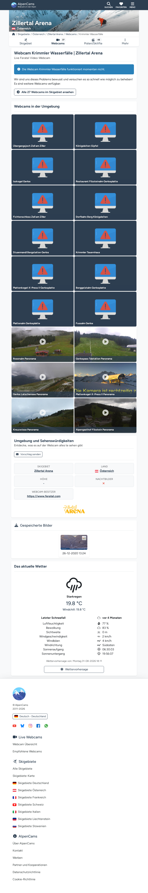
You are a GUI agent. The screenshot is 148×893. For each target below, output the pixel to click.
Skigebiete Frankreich (32, 797)
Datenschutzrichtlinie (26, 872)
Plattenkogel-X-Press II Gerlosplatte (34, 287)
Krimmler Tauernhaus (88, 252)
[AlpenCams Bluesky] (22, 725)
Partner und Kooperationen (30, 865)
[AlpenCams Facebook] (38, 725)
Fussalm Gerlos (84, 323)
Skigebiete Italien (29, 811)
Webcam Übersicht (25, 744)
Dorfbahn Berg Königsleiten (92, 216)
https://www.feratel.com (43, 496)
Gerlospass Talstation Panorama (94, 358)
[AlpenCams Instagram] (30, 725)
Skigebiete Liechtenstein (34, 819)
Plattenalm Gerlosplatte (26, 323)
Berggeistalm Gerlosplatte (91, 287)
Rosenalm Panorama (24, 358)
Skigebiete (24, 34)
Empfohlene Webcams (27, 751)
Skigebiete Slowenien (32, 826)
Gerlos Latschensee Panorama (30, 394)
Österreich (38, 34)
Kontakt (18, 850)
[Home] (13, 34)
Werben (18, 857)
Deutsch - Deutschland (32, 716)
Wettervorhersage (76, 669)
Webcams (71, 34)
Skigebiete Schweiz (31, 804)
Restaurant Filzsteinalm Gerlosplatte (97, 181)
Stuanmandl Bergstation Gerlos (31, 252)
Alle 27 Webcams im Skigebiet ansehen (47, 92)
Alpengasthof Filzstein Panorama (95, 429)
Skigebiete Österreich (32, 790)
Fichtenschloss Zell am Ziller (29, 216)
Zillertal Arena (55, 34)
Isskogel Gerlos (22, 181)
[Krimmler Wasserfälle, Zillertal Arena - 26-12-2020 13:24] (74, 542)
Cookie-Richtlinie (24, 879)
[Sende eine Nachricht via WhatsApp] (46, 725)
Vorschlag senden (30, 454)
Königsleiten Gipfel (87, 145)
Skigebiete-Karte (24, 776)
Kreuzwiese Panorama (25, 429)
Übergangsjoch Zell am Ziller (29, 145)
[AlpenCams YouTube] (14, 725)
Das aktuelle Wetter (30, 566)
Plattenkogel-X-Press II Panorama (95, 394)
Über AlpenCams (23, 843)
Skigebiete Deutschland (33, 783)
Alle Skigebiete (22, 768)
